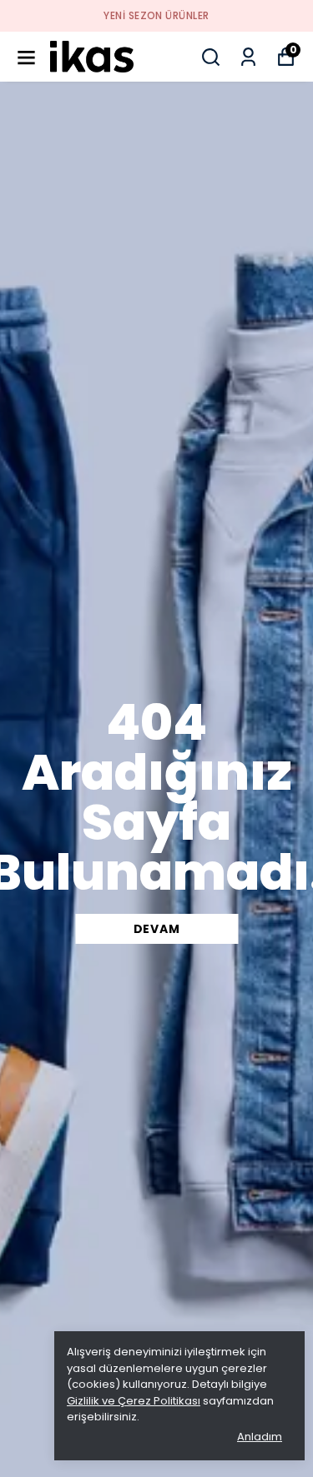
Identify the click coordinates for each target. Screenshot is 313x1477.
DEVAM (157, 929)
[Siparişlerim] (248, 57)
